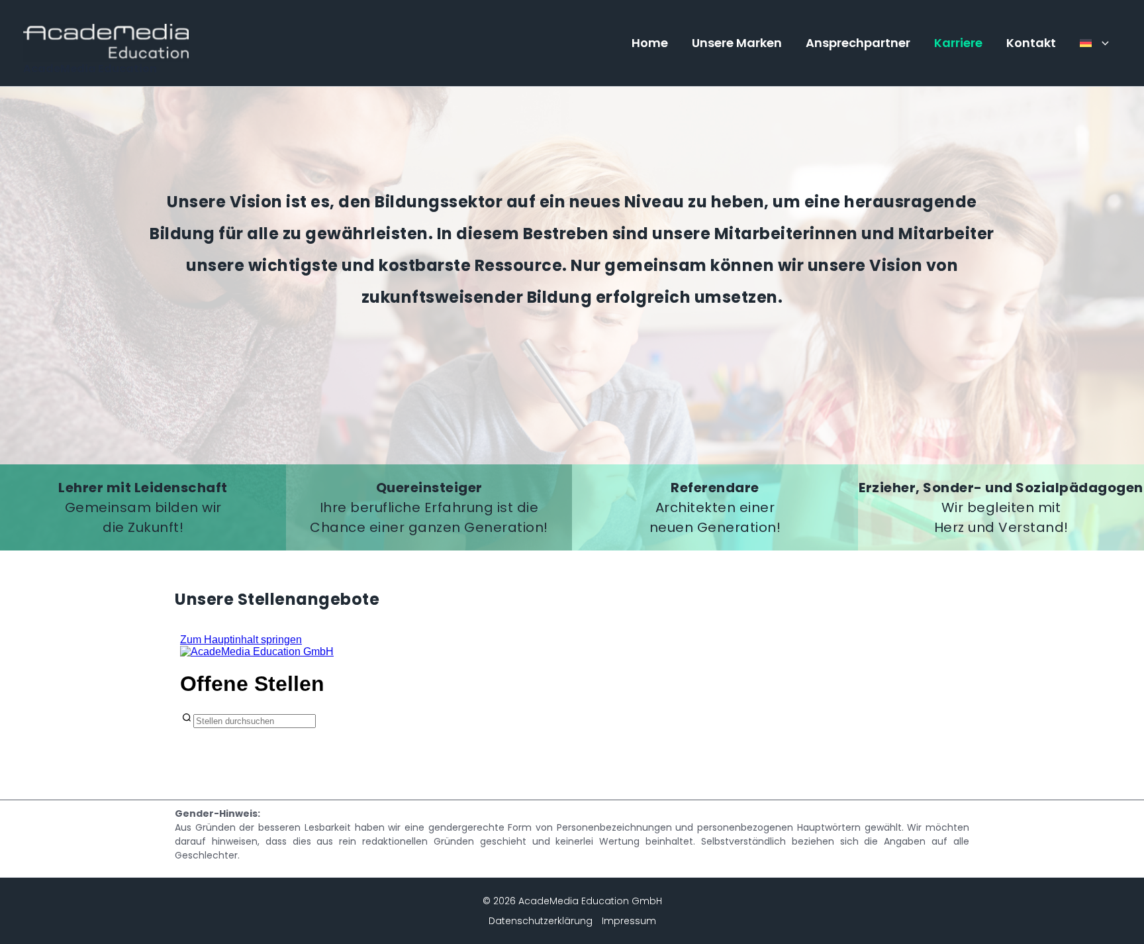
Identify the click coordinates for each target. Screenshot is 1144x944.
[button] (1102, 43)
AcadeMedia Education (90, 68)
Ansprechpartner (858, 42)
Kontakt (1031, 42)
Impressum (629, 920)
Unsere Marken (737, 42)
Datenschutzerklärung (541, 920)
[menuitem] (1094, 43)
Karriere (958, 42)
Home (650, 42)
